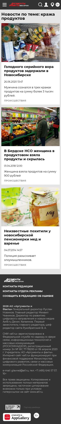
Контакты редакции (18, 286)
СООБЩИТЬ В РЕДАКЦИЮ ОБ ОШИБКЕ (28, 295)
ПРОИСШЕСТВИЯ (15, 100)
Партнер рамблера (32, 407)
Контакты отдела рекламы (23, 291)
